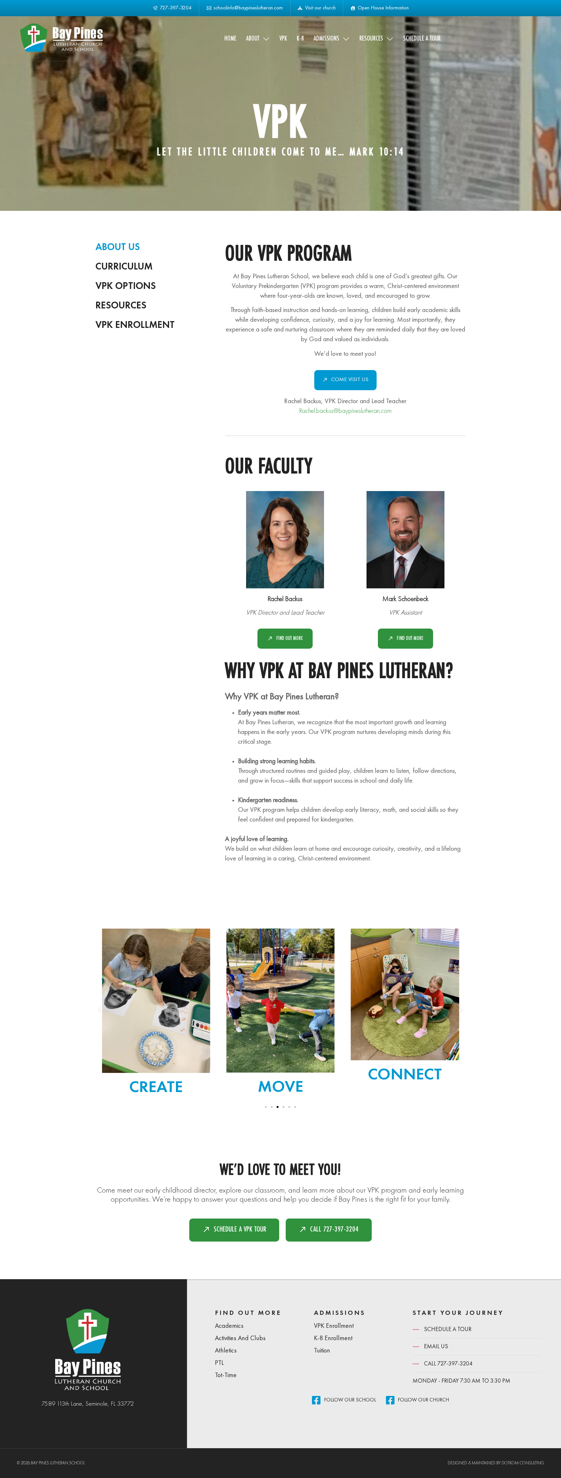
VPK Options (125, 286)
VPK (283, 38)
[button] (99, 1010)
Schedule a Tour (422, 38)
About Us (117, 247)
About (252, 38)
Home (230, 38)
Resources (371, 38)
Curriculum (124, 267)
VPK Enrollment (135, 325)
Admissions (326, 38)
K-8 (300, 38)
